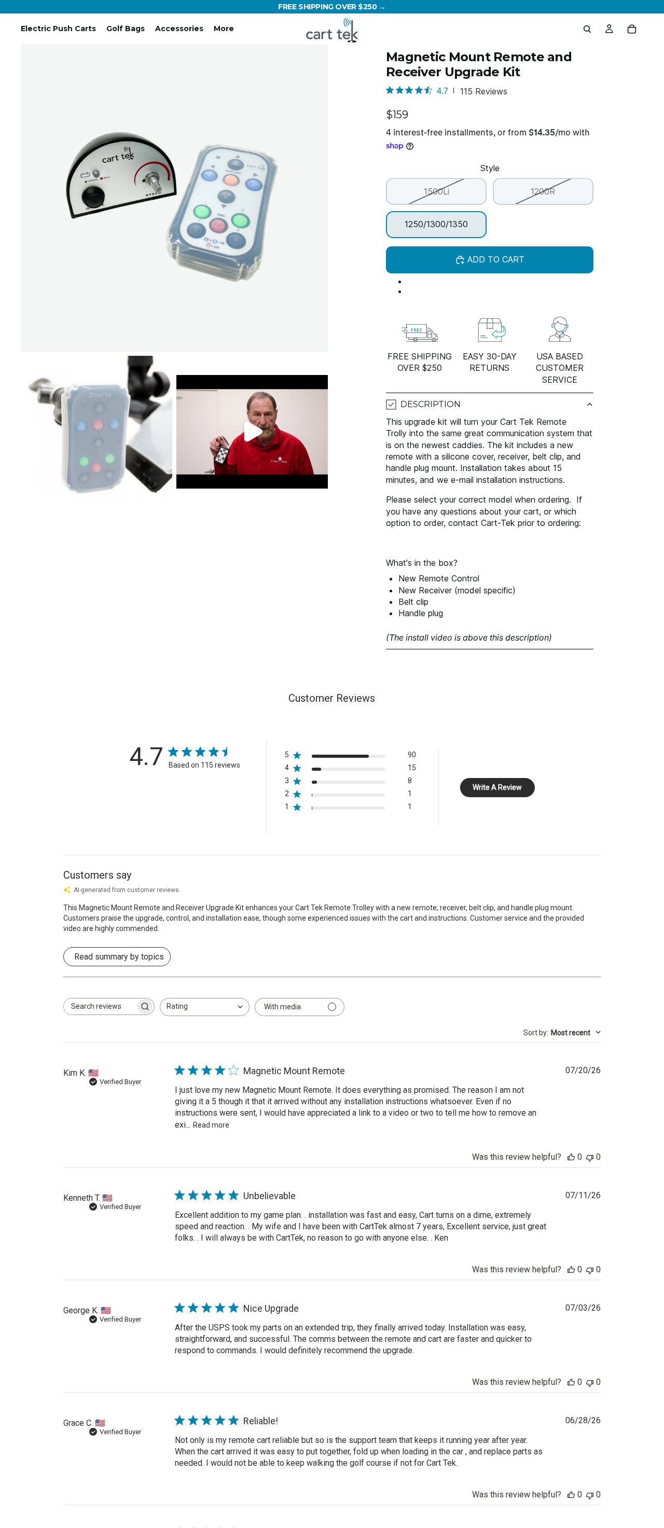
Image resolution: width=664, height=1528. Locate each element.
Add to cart (495, 259)
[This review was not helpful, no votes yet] (589, 1157)
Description (430, 404)
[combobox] (205, 1007)
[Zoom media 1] (174, 198)
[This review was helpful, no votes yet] (571, 1157)
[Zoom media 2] (96, 431)
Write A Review (497, 787)
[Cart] (631, 29)
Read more (211, 1125)
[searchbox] (99, 1006)
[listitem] (224, 29)
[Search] (587, 29)
